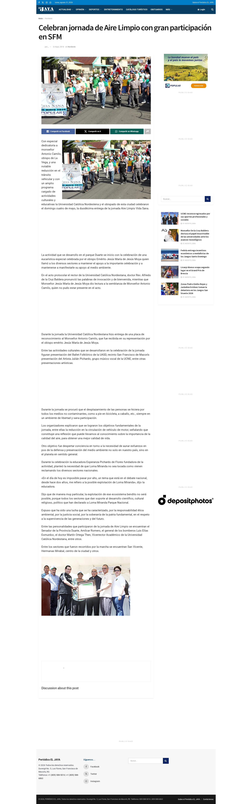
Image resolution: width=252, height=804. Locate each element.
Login (202, 9)
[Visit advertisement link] (186, 72)
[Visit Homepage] (46, 9)
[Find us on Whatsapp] (50, 2)
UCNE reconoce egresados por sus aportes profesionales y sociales (195, 216)
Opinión (80, 9)
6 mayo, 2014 (58, 47)
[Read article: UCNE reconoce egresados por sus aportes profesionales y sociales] (169, 218)
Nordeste (48, 19)
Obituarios (157, 9)
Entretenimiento (113, 9)
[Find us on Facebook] (39, 2)
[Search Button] (212, 9)
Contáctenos (208, 799)
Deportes (94, 9)
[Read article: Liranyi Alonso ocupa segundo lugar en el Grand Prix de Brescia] (169, 272)
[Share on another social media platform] (147, 131)
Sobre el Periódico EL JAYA (203, 2)
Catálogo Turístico (136, 9)
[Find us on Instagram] (47, 2)
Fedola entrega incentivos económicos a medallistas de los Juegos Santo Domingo (195, 253)
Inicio (40, 19)
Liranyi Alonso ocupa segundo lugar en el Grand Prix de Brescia (195, 270)
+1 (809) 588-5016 (56, 775)
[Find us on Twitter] (43, 2)
